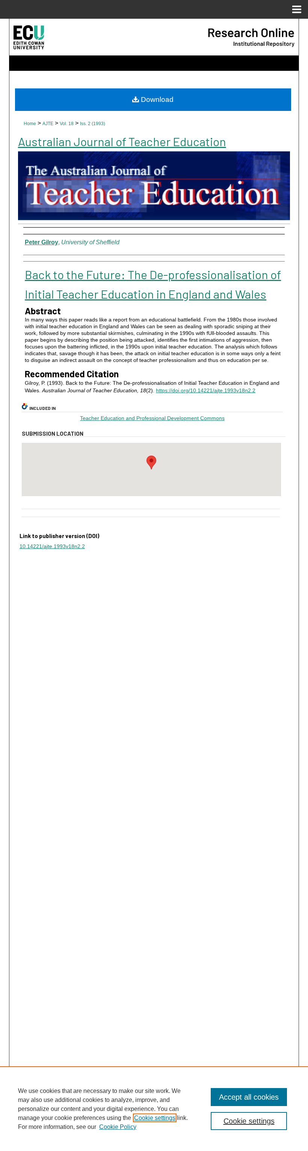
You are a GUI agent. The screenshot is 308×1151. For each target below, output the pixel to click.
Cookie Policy (117, 1127)
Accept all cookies (249, 1097)
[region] (154, 1108)
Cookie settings (154, 1118)
